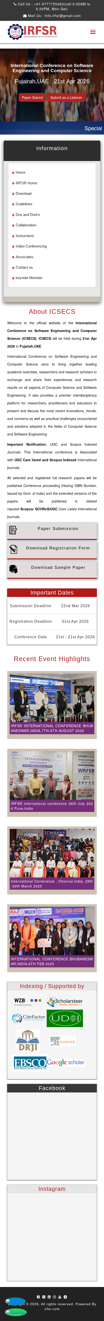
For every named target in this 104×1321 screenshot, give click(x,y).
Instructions (25, 236)
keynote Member (29, 278)
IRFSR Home (26, 183)
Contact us (24, 267)
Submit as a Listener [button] (66, 97)
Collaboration (26, 225)
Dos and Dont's (28, 215)
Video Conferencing (31, 246)
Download (23, 193)
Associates (24, 257)
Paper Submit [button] (32, 97)
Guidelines (24, 204)
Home (20, 172)
